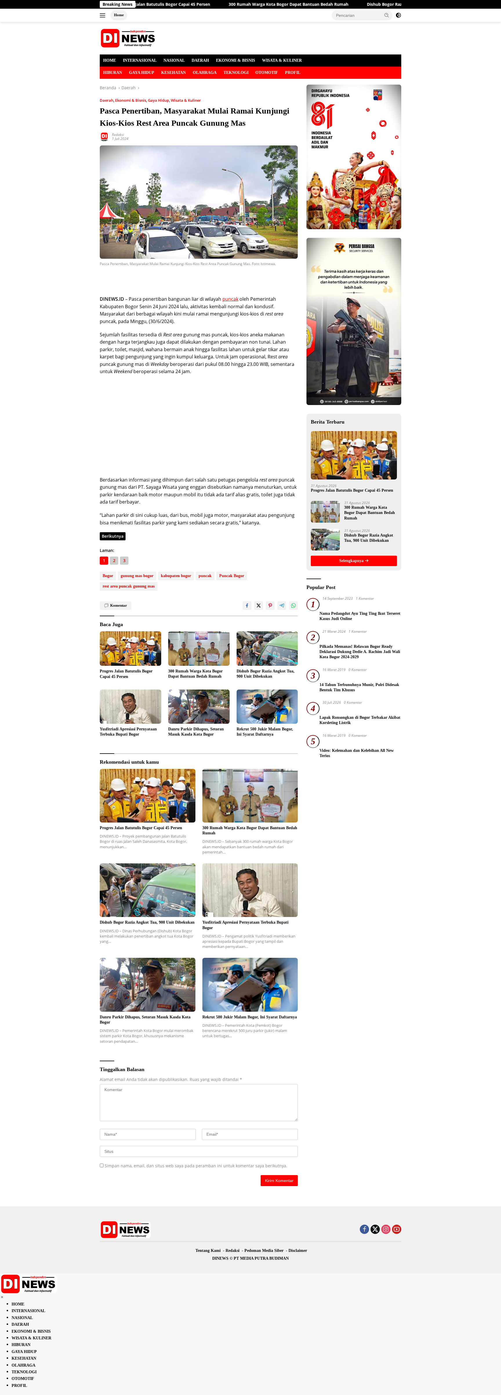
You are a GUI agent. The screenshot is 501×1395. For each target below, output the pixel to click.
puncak (230, 299)
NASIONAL (174, 60)
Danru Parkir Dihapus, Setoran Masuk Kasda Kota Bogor (196, 731)
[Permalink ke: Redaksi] (104, 136)
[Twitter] (375, 1230)
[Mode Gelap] (398, 15)
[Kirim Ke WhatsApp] (293, 605)
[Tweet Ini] (258, 605)
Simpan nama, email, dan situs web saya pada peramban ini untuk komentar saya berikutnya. (196, 1165)
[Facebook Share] (247, 605)
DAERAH (200, 60)
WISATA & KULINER (282, 60)
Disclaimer (297, 1250)
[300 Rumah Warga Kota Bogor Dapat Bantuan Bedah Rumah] (199, 648)
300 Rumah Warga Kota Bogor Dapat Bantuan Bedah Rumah (241, 4)
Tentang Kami (208, 1250)
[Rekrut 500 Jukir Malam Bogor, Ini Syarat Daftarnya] (267, 707)
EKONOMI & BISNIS (235, 60)
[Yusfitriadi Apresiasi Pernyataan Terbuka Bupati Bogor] (130, 707)
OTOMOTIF (266, 72)
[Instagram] (386, 1230)
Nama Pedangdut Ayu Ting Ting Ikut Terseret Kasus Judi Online (360, 616)
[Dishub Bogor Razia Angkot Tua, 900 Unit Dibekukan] (267, 648)
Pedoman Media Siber (264, 1250)
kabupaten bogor (176, 576)
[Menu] (104, 15)
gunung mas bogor (137, 576)
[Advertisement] (167, 279)
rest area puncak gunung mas (129, 586)
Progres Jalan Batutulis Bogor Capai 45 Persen (126, 674)
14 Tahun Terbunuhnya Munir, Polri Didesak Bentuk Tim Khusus (359, 687)
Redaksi (118, 134)
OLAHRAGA (205, 72)
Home (119, 15)
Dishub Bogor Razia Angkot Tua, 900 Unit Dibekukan (372, 4)
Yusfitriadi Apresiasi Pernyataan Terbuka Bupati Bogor (128, 731)
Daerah (106, 100)
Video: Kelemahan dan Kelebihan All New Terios (357, 753)
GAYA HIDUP (141, 72)
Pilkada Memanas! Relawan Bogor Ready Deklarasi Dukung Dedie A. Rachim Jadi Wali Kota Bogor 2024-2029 (360, 651)
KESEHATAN (173, 72)
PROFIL (292, 72)
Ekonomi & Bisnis (130, 100)
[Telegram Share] (281, 605)
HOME (109, 60)
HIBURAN (112, 72)
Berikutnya (113, 536)
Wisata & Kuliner (186, 100)
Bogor (108, 576)
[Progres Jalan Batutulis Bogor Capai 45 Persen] (130, 648)
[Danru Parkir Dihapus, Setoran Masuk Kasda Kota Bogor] (199, 707)
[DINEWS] (129, 38)
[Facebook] (364, 1230)
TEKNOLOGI (236, 72)
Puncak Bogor (231, 576)
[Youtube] (396, 1230)
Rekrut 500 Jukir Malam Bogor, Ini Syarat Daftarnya (265, 731)
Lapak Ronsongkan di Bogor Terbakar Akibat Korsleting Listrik (360, 720)
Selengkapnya (352, 561)
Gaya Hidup (158, 100)
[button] (387, 15)
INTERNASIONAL (140, 60)
